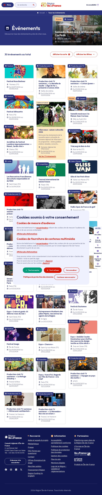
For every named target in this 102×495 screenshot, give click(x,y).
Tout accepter (33, 270)
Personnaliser (71, 270)
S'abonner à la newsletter (15, 461)
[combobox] (25, 4)
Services (98, 247)
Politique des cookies (59, 446)
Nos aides (98, 235)
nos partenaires (42, 228)
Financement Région (36, 470)
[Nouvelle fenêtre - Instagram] (11, 469)
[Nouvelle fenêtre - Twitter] (21, 469)
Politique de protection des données (60, 451)
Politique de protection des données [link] (38, 277)
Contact (98, 266)
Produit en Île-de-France (84, 464)
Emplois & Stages (98, 260)
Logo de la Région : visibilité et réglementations (58, 468)
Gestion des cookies (59, 456)
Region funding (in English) (35, 474)
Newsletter (97, 253)
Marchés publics (34, 466)
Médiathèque (33, 444)
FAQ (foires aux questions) (34, 452)
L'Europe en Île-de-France (82, 447)
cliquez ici (48, 261)
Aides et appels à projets (38, 440)
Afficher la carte (60, 54)
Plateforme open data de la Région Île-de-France (84, 441)
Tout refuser (54, 270)
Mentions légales (58, 463)
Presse (31, 447)
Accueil (42, 13)
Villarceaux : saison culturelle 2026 (51, 131)
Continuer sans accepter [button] (66, 277)
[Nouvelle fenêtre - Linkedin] (16, 469)
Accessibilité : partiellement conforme (61, 441)
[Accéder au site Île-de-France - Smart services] (85, 454)
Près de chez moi (98, 241)
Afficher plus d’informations (27, 234)
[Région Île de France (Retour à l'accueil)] (51, 4)
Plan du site (56, 459)
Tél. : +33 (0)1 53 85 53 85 (14, 453)
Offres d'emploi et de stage (36, 461)
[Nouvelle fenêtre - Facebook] (6, 469)
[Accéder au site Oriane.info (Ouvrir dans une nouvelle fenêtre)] (85, 459)
